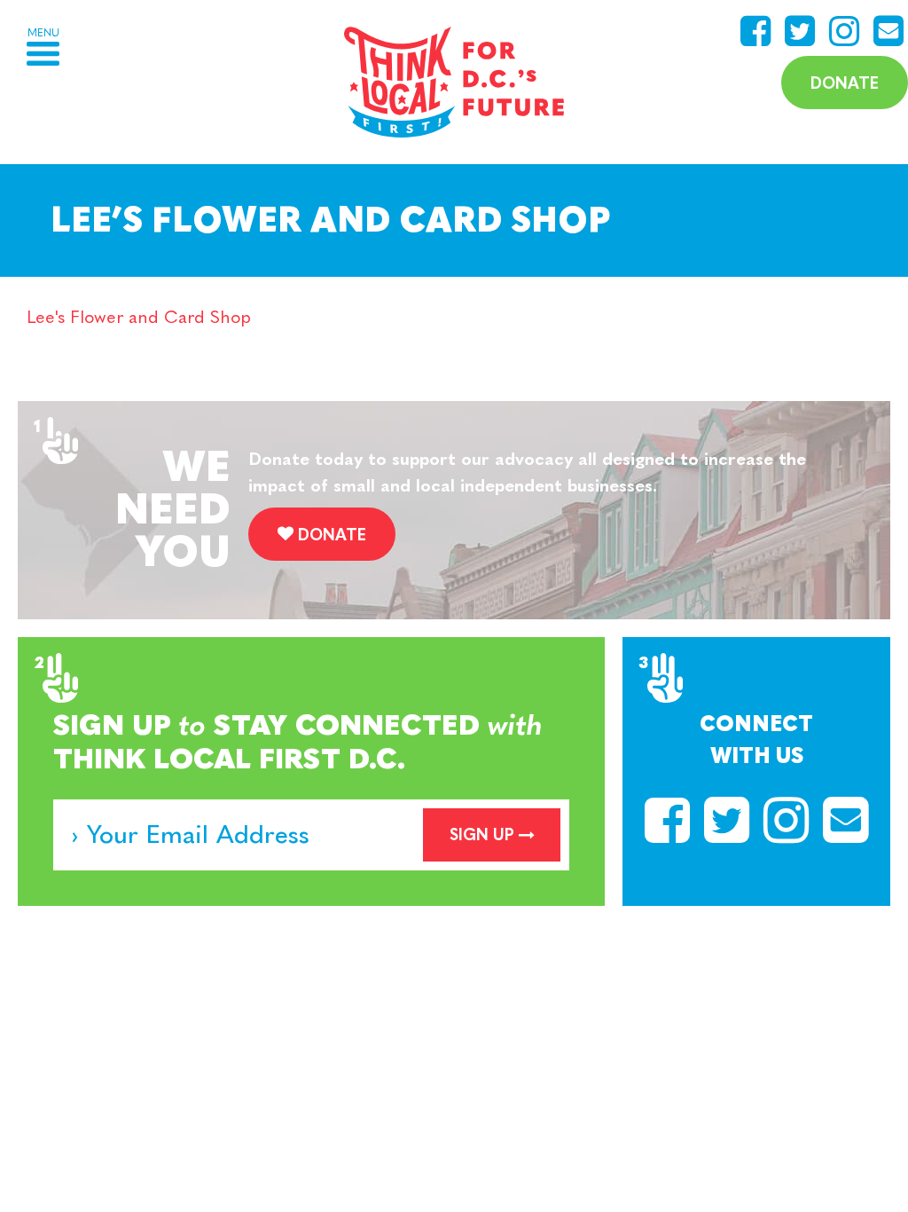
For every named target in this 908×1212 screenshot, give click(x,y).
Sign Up (482, 835)
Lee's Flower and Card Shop (139, 316)
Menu (43, 33)
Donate (844, 83)
